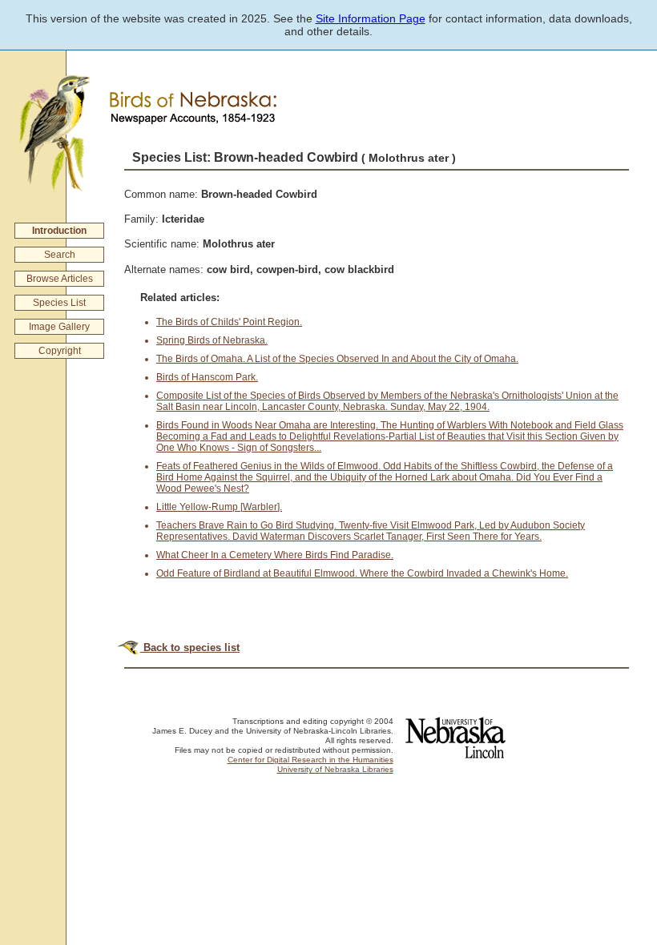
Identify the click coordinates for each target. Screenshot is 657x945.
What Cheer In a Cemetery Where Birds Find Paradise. (274, 555)
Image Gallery (59, 326)
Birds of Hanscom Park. (207, 377)
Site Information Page (370, 18)
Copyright (59, 350)
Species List (59, 302)
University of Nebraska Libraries (335, 769)
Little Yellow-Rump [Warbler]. (219, 507)
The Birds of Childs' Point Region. (229, 322)
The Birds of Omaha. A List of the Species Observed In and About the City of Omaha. (337, 358)
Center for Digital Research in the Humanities (310, 759)
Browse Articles (59, 278)
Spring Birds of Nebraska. (212, 340)
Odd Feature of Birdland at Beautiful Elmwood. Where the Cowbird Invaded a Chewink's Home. (362, 573)
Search (59, 254)
